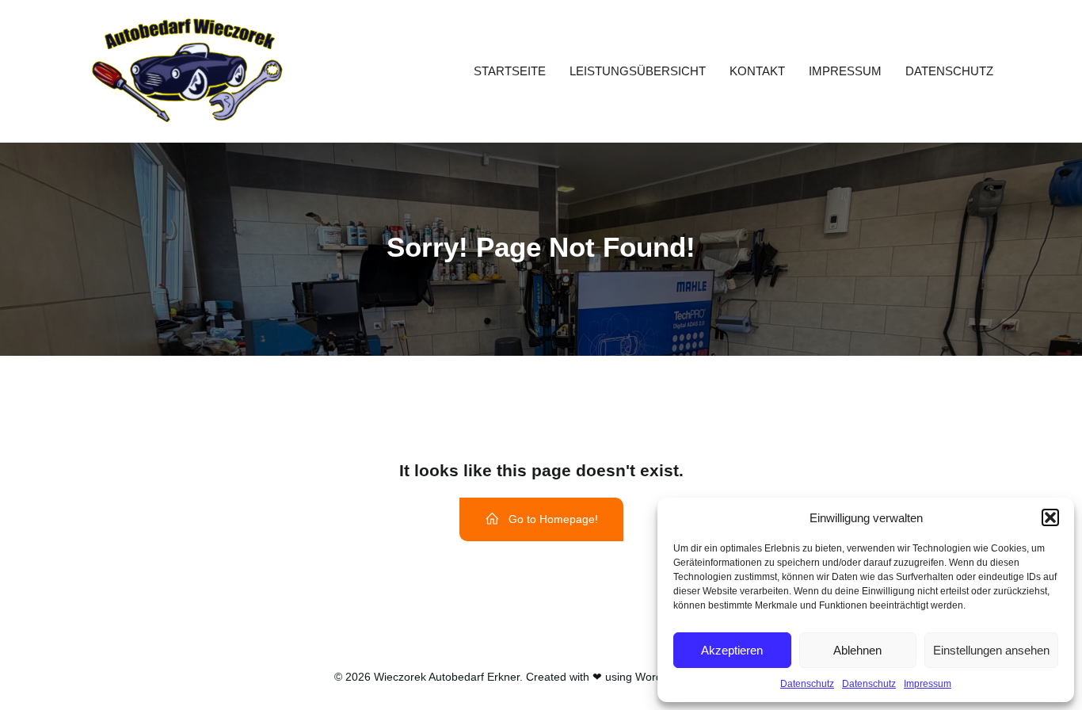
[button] (1050, 517)
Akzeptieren (732, 650)
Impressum (927, 683)
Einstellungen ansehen (991, 650)
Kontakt (757, 71)
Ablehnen (857, 650)
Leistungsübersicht (638, 71)
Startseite (510, 71)
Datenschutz (807, 683)
